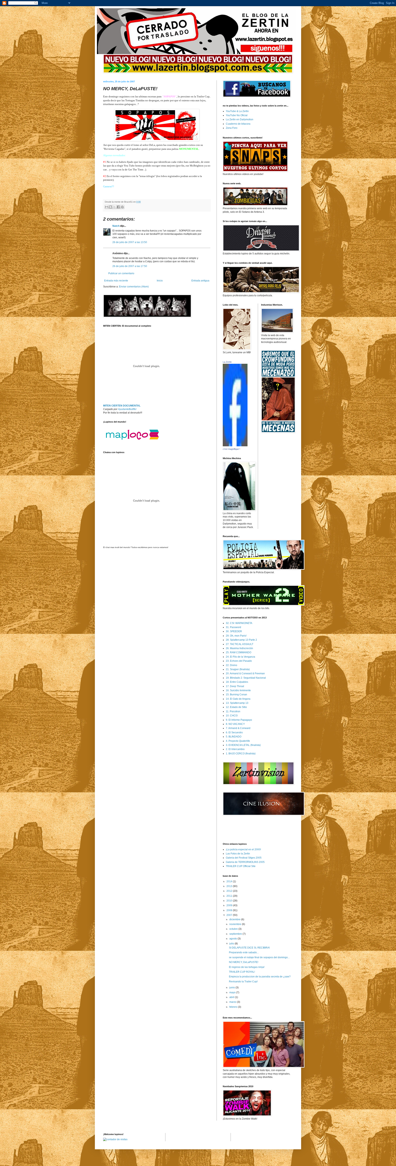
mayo (232, 992)
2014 (229, 881)
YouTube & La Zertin (237, 111)
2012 (229, 891)
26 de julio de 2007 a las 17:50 (129, 266)
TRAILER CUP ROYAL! (242, 971)
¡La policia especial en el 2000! (243, 849)
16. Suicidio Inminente (238, 690)
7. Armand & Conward (238, 728)
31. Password (233, 627)
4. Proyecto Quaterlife (238, 741)
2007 (229, 915)
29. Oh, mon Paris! (236, 635)
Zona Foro (231, 127)
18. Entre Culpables (237, 681)
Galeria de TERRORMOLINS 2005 (245, 862)
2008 (229, 910)
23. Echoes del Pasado (239, 660)
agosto (233, 938)
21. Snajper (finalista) (238, 669)
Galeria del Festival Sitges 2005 (244, 857)
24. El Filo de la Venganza (240, 656)
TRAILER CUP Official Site (241, 866)
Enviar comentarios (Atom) (134, 286)
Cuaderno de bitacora (238, 123)
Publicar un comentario (121, 273)
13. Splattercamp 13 (237, 703)
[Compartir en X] (114, 207)
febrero (233, 1006)
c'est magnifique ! (231, 449)
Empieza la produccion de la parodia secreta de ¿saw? (260, 976)
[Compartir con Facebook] (118, 207)
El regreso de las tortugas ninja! (246, 967)
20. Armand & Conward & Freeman (245, 673)
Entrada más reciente (116, 280)
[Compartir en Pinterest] (122, 207)
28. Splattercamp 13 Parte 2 (241, 639)
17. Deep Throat (235, 686)
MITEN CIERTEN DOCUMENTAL (121, 405)
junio (232, 987)
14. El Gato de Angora (238, 698)
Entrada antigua (200, 280)
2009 (229, 905)
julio (232, 943)
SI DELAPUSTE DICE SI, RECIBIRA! (249, 947)
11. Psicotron (233, 711)
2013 (229, 886)
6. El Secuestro (234, 732)
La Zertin (227, 362)
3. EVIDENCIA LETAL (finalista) (243, 745)
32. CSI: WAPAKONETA (239, 623)
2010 (229, 900)
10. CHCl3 (232, 715)
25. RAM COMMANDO (238, 652)
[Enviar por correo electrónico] (107, 207)
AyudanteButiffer (127, 409)
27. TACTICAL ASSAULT (239, 644)
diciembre (235, 919)
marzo (233, 1002)
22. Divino (231, 665)
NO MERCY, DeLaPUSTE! (243, 962)
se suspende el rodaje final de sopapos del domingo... (259, 957)
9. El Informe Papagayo (239, 719)
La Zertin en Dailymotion (239, 119)
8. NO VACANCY (235, 724)
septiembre (236, 933)
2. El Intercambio (235, 749)
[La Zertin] (235, 445)
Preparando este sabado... (244, 952)
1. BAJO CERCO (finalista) (241, 753)
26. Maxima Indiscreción (239, 648)
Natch (115, 225)
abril (232, 997)
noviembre (235, 924)
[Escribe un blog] (110, 207)
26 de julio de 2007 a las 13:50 (129, 242)
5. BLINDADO (233, 736)
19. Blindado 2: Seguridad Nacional (246, 677)
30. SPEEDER (234, 631)
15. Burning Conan (236, 694)
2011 (229, 895)
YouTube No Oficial (237, 115)
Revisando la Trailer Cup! (243, 981)
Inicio (160, 280)
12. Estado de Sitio (236, 707)
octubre (233, 928)
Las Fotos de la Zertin (238, 853)
